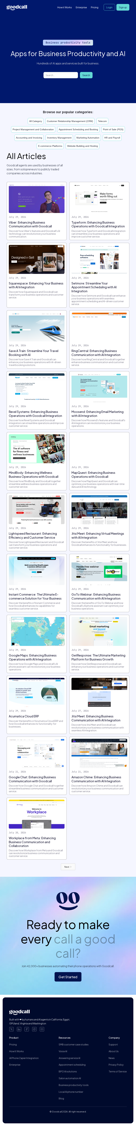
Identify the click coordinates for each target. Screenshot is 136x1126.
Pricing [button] (94, 7)
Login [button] (109, 7)
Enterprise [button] (81, 7)
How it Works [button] (64, 7)
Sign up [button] (123, 7)
